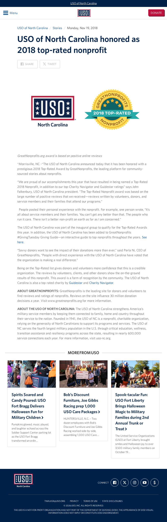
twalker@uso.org (54, 501)
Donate (156, 13)
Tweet (49, 65)
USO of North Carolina (83, 3)
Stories (57, 28)
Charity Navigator (101, 283)
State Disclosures (112, 501)
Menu (10, 13)
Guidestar (75, 283)
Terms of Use (90, 501)
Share (27, 65)
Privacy (74, 501)
